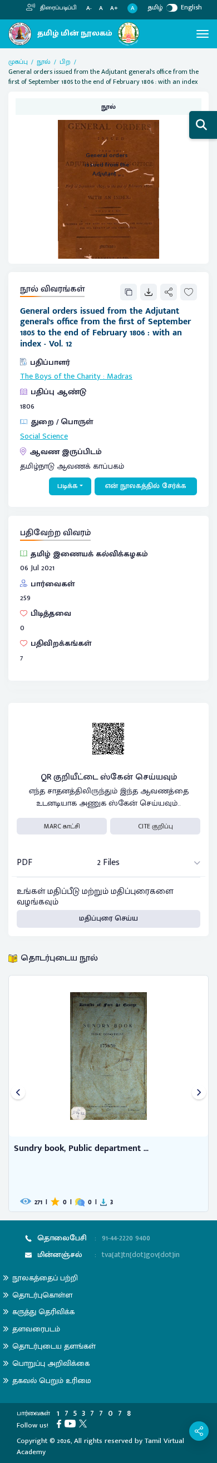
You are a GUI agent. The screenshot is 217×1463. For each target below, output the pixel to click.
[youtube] (72, 1423)
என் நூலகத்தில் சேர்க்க (145, 486)
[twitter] (84, 1423)
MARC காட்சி (62, 826)
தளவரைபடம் (36, 1329)
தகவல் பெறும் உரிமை (51, 1380)
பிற (65, 62)
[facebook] (61, 1423)
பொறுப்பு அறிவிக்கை (51, 1363)
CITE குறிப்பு (155, 826)
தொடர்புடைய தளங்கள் (54, 1346)
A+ (114, 8)
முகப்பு (18, 62)
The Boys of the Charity (60, 376)
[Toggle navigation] (202, 34)
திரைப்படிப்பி (57, 8)
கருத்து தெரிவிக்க (43, 1312)
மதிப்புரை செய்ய (108, 918)
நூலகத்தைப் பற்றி (45, 1278)
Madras (119, 376)
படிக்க (67, 486)
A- (89, 8)
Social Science (44, 436)
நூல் (44, 62)
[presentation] (18, 1093)
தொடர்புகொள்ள (42, 1295)
